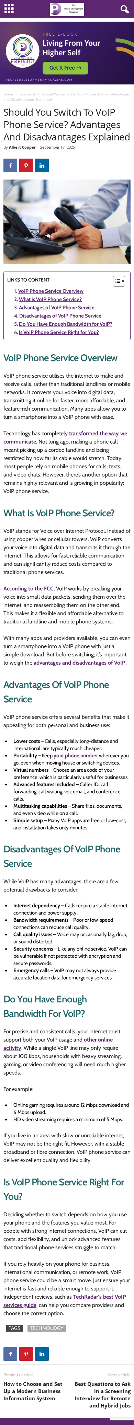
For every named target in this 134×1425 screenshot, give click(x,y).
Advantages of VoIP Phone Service (56, 307)
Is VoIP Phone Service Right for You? (59, 332)
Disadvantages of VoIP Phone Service (60, 316)
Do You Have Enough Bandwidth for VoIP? (65, 324)
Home (8, 94)
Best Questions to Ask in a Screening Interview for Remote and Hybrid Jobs (103, 1394)
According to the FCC (28, 588)
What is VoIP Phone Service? (50, 299)
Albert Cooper (22, 147)
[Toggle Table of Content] (115, 281)
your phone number (76, 755)
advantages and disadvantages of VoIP (79, 662)
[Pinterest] (26, 165)
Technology (47, 1328)
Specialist (27, 94)
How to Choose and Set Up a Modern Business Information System (33, 1391)
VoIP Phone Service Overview (50, 291)
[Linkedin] (42, 165)
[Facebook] (10, 165)
